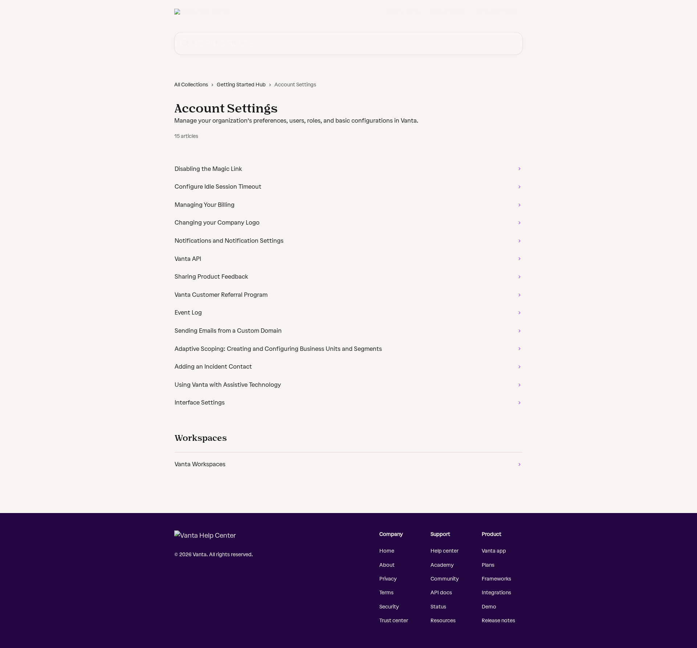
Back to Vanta (403, 11)
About (387, 565)
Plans (488, 565)
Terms (386, 593)
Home (386, 551)
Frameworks (496, 579)
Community (445, 579)
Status (438, 607)
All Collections (191, 85)
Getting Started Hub (241, 85)
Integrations (496, 593)
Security (389, 607)
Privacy (388, 579)
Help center (444, 551)
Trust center (393, 621)
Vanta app (494, 551)
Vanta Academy (447, 11)
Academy (442, 565)
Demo (489, 607)
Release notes (498, 621)
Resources (443, 621)
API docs (441, 593)
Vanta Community (496, 11)
